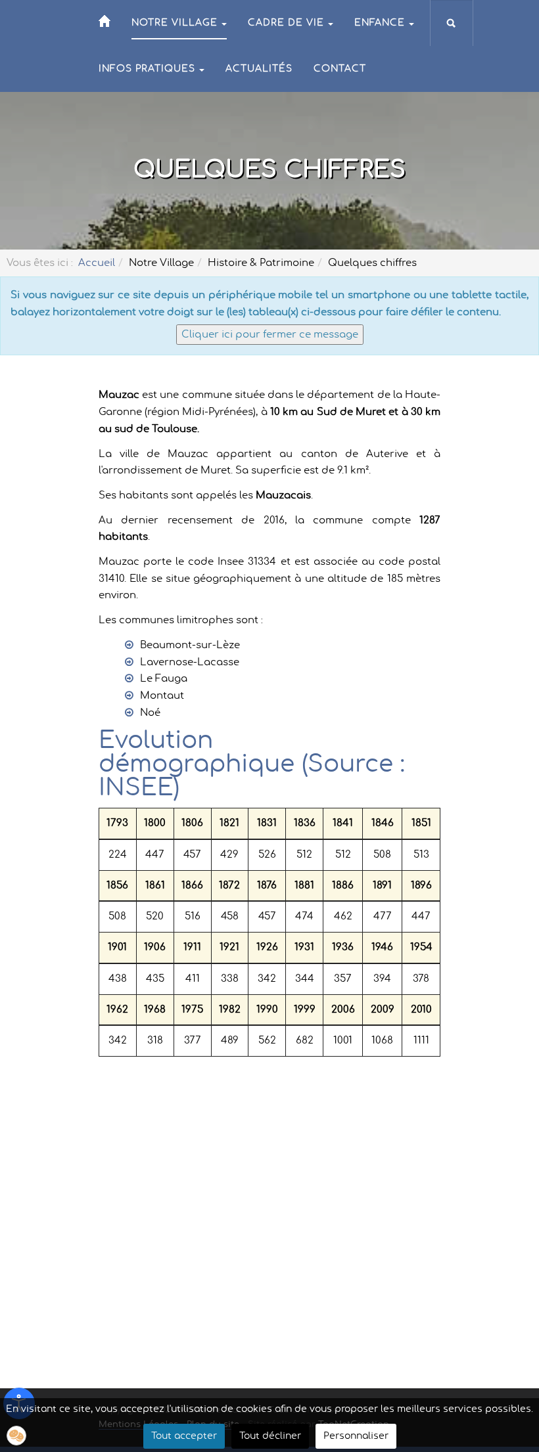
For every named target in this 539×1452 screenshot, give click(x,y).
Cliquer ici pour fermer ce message (269, 335)
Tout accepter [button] (184, 1436)
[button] (16, 1435)
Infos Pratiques (147, 69)
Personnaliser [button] (355, 1436)
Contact (340, 69)
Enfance (379, 23)
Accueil (96, 263)
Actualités (259, 69)
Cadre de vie (286, 23)
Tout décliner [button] (270, 1436)
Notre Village (174, 23)
